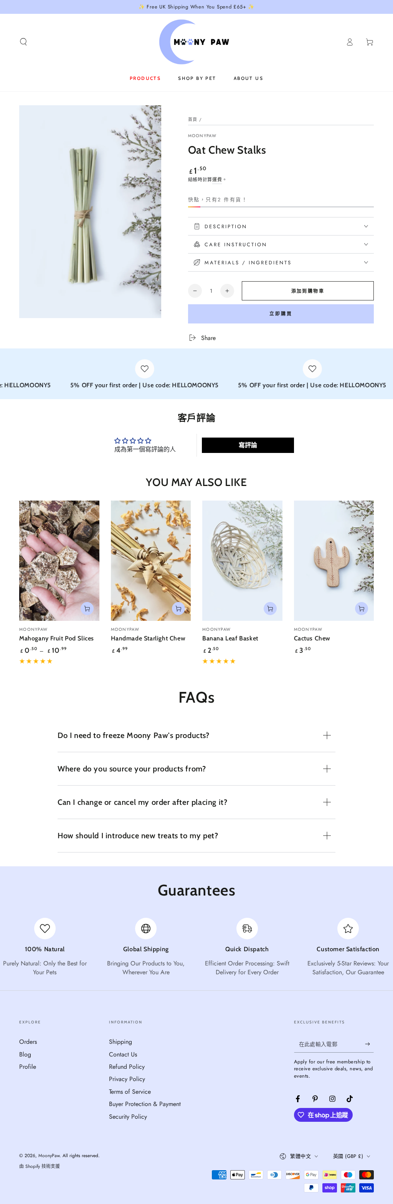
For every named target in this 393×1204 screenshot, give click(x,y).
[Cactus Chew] (334, 561)
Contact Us (123, 1054)
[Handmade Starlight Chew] (151, 561)
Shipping (120, 1041)
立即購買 (280, 313)
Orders (28, 1041)
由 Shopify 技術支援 (39, 1166)
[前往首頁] (196, 41)
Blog (25, 1054)
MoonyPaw (202, 136)
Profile (27, 1066)
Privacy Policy (127, 1079)
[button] (23, 41)
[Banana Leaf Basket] (242, 561)
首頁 (193, 119)
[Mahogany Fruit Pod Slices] (59, 561)
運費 (217, 179)
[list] (196, 947)
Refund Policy (127, 1066)
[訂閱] (369, 1043)
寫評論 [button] (248, 445)
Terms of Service (130, 1091)
